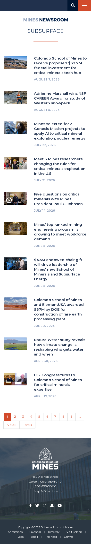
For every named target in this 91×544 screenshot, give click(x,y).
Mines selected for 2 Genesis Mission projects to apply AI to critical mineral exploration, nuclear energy (59, 131)
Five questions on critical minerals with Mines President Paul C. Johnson (58, 199)
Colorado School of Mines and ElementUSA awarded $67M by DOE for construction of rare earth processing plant (59, 309)
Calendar (35, 532)
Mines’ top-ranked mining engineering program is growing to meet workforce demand (60, 231)
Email (34, 536)
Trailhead (51, 536)
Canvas (68, 536)
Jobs (21, 536)
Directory (53, 532)
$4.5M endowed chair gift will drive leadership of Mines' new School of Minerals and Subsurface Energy (58, 269)
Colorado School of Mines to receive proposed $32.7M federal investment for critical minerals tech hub (60, 65)
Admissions (15, 532)
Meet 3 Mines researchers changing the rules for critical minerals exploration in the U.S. (59, 166)
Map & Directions (46, 491)
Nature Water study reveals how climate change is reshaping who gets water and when (59, 346)
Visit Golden (74, 532)
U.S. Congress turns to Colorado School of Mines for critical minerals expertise (58, 382)
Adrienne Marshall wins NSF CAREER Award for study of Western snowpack (60, 98)
